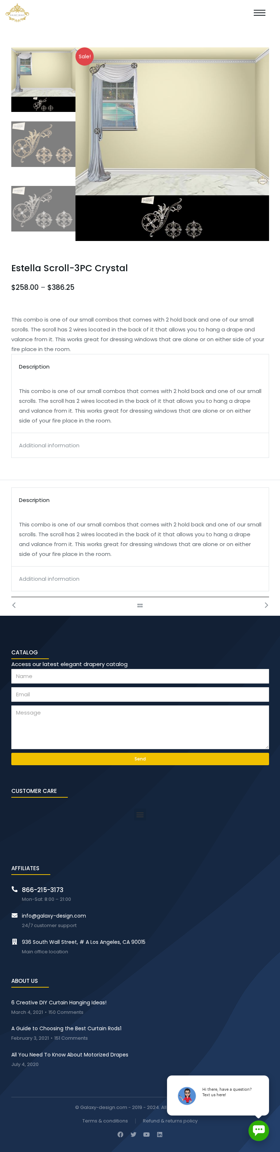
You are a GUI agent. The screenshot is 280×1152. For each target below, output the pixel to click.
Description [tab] (34, 366)
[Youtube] (146, 1134)
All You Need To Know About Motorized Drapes (69, 1054)
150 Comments (65, 1012)
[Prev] (17, 605)
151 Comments (71, 1038)
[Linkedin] (160, 1134)
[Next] (262, 605)
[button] (140, 815)
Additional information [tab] (49, 445)
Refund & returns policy (170, 1121)
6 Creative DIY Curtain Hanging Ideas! (58, 1002)
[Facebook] (120, 1134)
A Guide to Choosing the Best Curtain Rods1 (66, 1028)
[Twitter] (133, 1134)
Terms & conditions (105, 1121)
